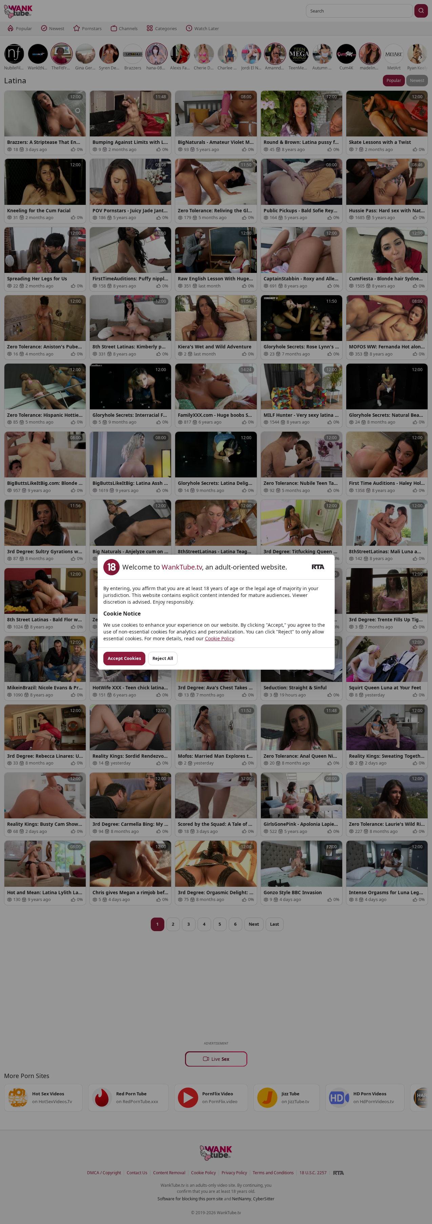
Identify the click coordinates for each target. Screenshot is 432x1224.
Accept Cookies (124, 658)
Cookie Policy (219, 638)
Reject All (162, 658)
